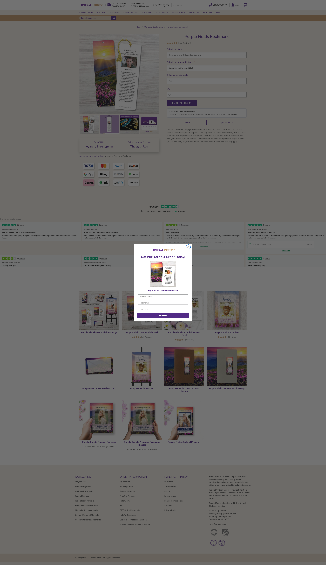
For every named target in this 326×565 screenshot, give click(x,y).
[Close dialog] (188, 247)
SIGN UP (163, 315)
